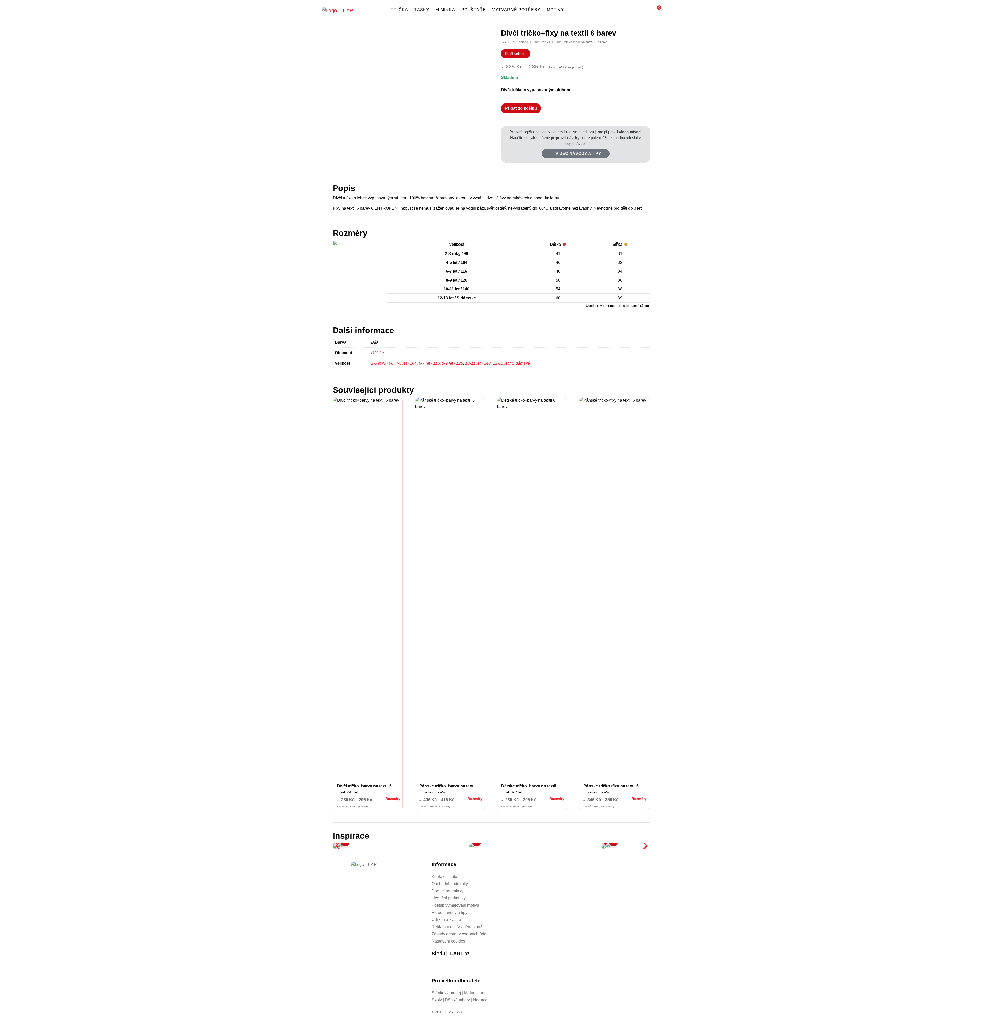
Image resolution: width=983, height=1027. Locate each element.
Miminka (445, 10)
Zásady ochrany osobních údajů (461, 934)
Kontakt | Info (444, 876)
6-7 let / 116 (429, 363)
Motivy (555, 10)
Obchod (522, 42)
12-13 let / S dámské (511, 363)
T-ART (506, 42)
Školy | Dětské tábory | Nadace (459, 1000)
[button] (656, 10)
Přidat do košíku (521, 108)
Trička (399, 10)
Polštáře (473, 10)
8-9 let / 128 (452, 363)
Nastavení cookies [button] (448, 941)
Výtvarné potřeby (516, 10)
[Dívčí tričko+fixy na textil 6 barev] (403, 846)
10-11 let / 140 (478, 363)
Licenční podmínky (449, 898)
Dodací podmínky (447, 891)
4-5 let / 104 (406, 363)
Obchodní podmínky (450, 884)
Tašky (421, 10)
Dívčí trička (541, 42)
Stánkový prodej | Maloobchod (459, 993)
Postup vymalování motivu (455, 905)
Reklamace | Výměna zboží (457, 927)
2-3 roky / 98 (382, 363)
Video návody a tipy (577, 153)
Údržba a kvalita (446, 919)
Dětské (377, 353)
